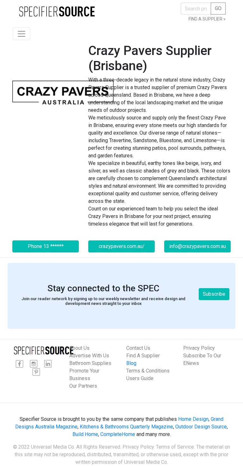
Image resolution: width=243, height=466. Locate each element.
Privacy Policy (199, 348)
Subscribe (214, 294)
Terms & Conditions (148, 371)
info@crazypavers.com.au (197, 246)
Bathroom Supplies (90, 363)
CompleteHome (117, 434)
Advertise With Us (89, 356)
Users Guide (139, 378)
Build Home (85, 434)
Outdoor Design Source (201, 427)
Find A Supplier (143, 356)
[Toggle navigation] (21, 33)
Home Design (193, 419)
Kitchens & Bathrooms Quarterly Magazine (126, 427)
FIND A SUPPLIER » (207, 18)
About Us (79, 348)
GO (218, 8)
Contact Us (138, 348)
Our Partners (83, 386)
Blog (131, 363)
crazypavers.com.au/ (122, 246)
